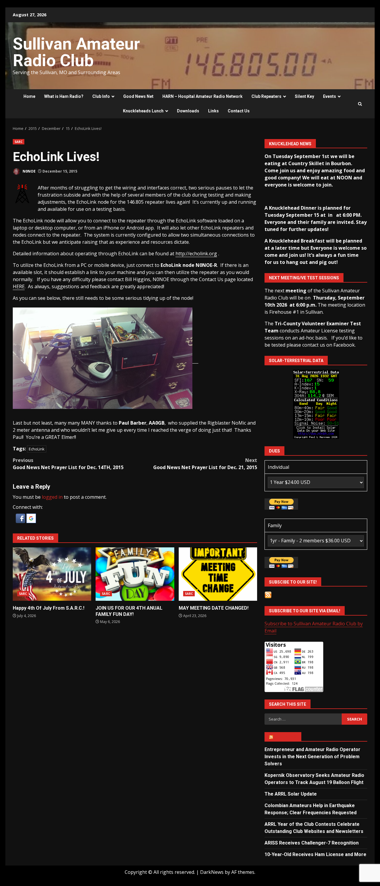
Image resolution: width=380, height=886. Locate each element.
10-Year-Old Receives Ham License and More (315, 854)
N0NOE (29, 171)
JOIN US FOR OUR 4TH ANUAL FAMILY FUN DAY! (135, 574)
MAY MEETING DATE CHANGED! (218, 574)
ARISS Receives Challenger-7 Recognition (312, 843)
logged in (52, 497)
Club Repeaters (266, 96)
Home (29, 96)
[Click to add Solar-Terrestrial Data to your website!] (316, 404)
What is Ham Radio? (63, 96)
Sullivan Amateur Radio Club (76, 52)
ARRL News (285, 736)
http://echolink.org (196, 253)
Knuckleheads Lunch (143, 111)
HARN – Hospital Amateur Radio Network (202, 96)
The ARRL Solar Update (291, 794)
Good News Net (138, 96)
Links (213, 111)
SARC (19, 142)
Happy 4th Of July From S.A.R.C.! (52, 574)
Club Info (101, 96)
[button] (21, 517)
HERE (19, 286)
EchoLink (37, 449)
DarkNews (212, 872)
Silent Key (304, 96)
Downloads (188, 111)
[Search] (360, 104)
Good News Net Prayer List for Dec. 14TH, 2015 (68, 464)
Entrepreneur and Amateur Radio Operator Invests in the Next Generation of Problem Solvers (312, 757)
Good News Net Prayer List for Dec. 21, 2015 (205, 464)
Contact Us (239, 111)
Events (329, 96)
